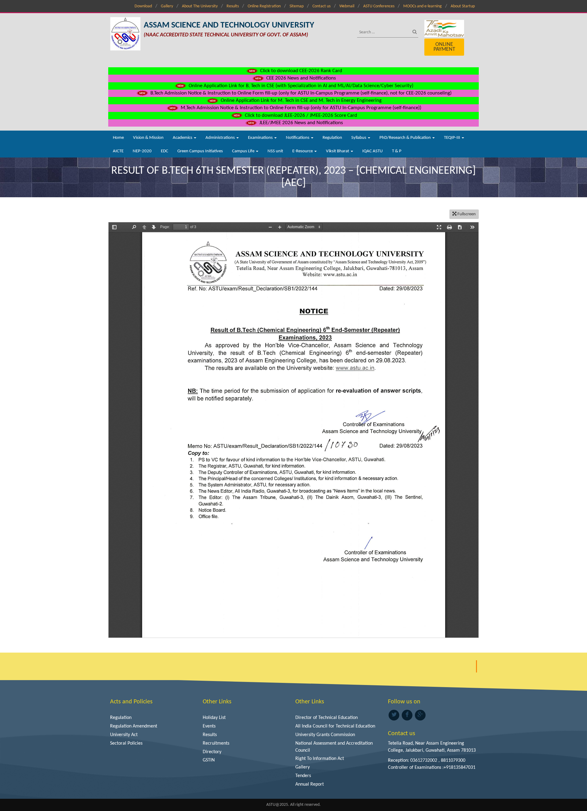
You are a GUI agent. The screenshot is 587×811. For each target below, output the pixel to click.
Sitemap (297, 6)
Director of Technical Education (326, 717)
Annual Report (309, 784)
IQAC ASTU (372, 151)
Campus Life (243, 151)
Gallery (167, 6)
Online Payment (444, 47)
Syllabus (359, 137)
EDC (164, 151)
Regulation (332, 137)
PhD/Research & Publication (405, 137)
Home (118, 137)
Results (233, 6)
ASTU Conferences (378, 6)
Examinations (261, 137)
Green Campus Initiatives (200, 151)
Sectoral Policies (126, 743)
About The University (200, 6)
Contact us (321, 6)
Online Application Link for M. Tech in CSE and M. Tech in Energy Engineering (301, 100)
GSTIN (209, 760)
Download (143, 6)
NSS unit (275, 151)
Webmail (346, 6)
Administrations (220, 137)
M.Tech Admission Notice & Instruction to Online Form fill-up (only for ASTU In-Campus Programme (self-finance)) (300, 107)
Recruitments (216, 743)
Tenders (303, 775)
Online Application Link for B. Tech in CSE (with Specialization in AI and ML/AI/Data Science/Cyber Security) (300, 85)
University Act (124, 734)
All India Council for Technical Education (335, 726)
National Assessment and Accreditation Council (334, 747)
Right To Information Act (319, 758)
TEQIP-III (452, 137)
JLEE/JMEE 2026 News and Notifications (300, 122)
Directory (212, 752)
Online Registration (264, 6)
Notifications (298, 137)
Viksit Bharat (338, 151)
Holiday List (214, 717)
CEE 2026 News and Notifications (300, 78)
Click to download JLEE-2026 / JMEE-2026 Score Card (300, 115)
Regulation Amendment (133, 726)
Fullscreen (466, 214)
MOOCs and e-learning (422, 6)
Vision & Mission (148, 137)
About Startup (463, 6)
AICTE (118, 151)
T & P (396, 151)
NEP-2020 (142, 151)
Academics (183, 137)
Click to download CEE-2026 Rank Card (300, 70)
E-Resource (303, 151)
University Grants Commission (325, 734)
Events (209, 726)
